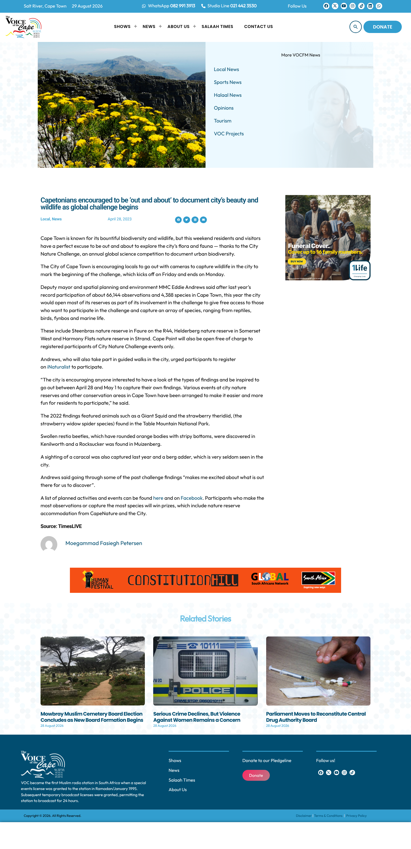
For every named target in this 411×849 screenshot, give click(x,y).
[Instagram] (352, 6)
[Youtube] (344, 6)
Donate (382, 26)
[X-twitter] (335, 6)
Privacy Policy (356, 816)
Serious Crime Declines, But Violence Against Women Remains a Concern (196, 717)
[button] (178, 219)
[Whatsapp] (379, 6)
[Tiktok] (361, 6)
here (158, 498)
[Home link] (23, 27)
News (57, 219)
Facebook (191, 498)
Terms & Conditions (328, 816)
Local (45, 219)
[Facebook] (326, 6)
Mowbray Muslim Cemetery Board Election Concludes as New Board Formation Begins (92, 717)
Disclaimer (304, 816)
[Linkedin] (370, 6)
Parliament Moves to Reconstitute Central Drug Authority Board (316, 717)
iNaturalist (58, 367)
